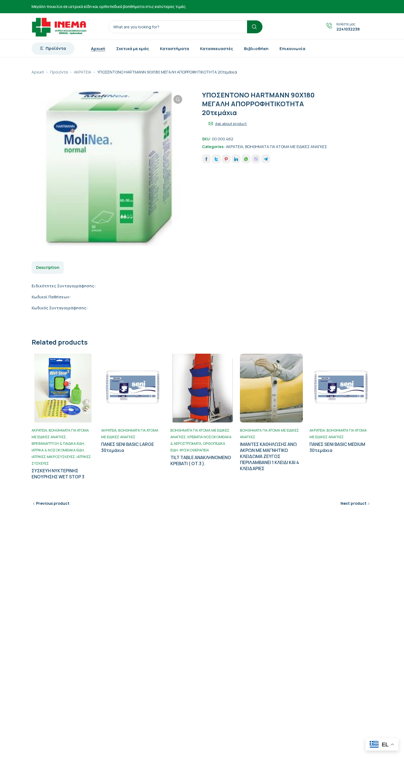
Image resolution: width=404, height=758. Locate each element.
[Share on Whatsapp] (246, 158)
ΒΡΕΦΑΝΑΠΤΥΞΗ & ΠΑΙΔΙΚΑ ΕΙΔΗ (58, 443)
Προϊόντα (59, 72)
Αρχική (38, 72)
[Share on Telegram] (265, 158)
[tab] (48, 267)
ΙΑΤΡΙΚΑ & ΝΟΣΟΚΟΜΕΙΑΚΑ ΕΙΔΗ (58, 450)
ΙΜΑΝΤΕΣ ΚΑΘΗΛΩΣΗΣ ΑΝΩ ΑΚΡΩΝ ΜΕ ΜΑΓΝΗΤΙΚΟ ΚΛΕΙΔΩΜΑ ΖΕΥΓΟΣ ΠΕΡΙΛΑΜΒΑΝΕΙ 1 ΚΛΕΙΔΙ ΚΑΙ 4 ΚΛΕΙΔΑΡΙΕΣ (269, 456)
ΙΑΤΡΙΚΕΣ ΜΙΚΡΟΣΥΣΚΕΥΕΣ (53, 456)
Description (47, 267)
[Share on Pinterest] (226, 158)
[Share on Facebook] (206, 158)
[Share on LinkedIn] (236, 158)
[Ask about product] (211, 123)
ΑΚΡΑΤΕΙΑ (82, 72)
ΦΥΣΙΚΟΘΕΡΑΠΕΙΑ (194, 450)
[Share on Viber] (255, 158)
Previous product (53, 503)
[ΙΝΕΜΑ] (59, 26)
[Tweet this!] (216, 158)
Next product (354, 503)
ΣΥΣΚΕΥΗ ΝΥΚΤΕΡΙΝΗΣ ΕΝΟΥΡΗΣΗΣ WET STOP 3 (58, 474)
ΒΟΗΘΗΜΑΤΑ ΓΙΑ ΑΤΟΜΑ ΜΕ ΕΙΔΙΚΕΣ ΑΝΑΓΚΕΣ (286, 146)
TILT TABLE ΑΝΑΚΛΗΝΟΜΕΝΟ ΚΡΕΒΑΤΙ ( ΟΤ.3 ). (200, 460)
